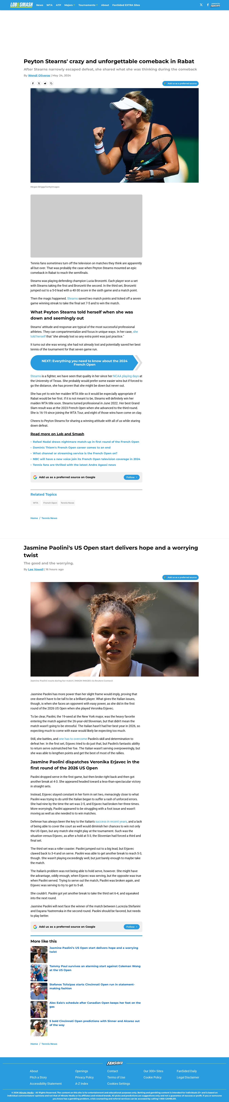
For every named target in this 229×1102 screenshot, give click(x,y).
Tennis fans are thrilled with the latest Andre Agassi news (74, 464)
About (105, 5)
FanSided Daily (187, 1071)
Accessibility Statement (46, 1083)
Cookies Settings (118, 1083)
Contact (112, 1071)
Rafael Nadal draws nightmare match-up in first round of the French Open (86, 441)
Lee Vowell (36, 569)
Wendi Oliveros (39, 75)
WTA (49, 5)
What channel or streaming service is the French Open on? (75, 453)
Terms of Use (116, 1077)
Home (34, 518)
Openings (81, 1071)
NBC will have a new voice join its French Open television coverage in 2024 (86, 459)
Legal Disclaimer (188, 1077)
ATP (58, 5)
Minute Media (26, 1092)
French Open (50, 503)
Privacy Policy (84, 1077)
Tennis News (67, 503)
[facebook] (208, 4)
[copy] (51, 83)
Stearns (72, 298)
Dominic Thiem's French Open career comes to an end (72, 447)
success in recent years (111, 821)
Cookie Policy (153, 1077)
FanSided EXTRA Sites (126, 5)
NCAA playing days (126, 376)
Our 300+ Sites (153, 1071)
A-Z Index (81, 1083)
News (39, 5)
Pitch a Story (38, 1077)
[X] (201, 4)
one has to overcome (73, 739)
